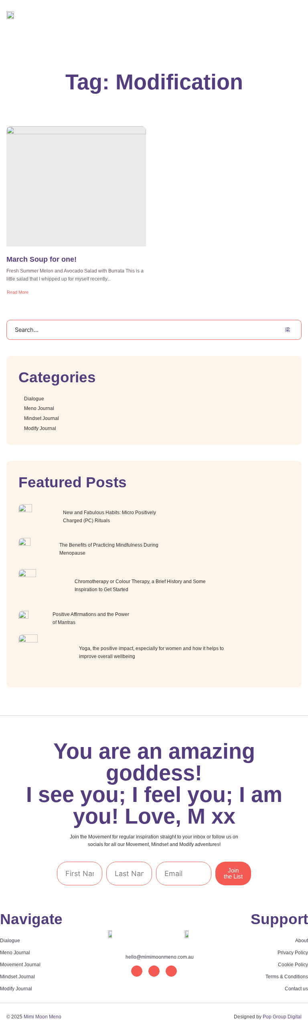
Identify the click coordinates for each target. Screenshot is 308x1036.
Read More (17, 292)
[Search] (288, 330)
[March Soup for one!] (76, 186)
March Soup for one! (41, 259)
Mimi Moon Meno (42, 1017)
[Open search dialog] (247, 35)
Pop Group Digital (282, 1017)
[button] (231, 35)
